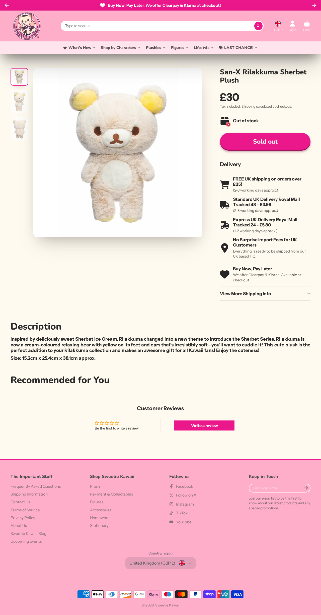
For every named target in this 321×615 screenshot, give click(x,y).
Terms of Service (25, 510)
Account (292, 26)
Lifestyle (201, 47)
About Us (19, 525)
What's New (79, 47)
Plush (95, 486)
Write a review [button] (204, 425)
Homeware (100, 517)
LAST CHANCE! (238, 47)
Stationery (99, 525)
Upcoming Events (26, 541)
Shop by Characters (118, 47)
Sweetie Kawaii (167, 605)
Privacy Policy (23, 517)
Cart (306, 26)
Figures (177, 47)
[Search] (258, 26)
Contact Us (20, 502)
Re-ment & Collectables (111, 494)
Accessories (100, 510)
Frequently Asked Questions (36, 486)
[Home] (27, 26)
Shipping (248, 106)
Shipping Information (29, 494)
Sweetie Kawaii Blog (28, 533)
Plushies (153, 47)
